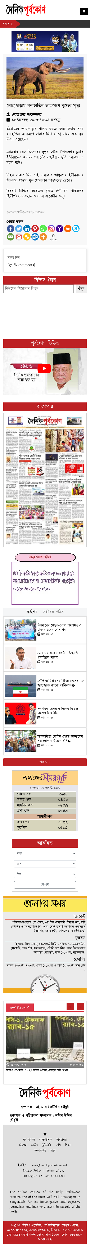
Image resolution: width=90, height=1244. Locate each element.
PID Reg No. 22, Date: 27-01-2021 (43, 1176)
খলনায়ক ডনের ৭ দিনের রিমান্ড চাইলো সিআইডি (57, 711)
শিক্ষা (68, 1145)
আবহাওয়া (61, 1140)
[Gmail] (18, 237)
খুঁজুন (81, 288)
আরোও (43, 762)
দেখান (45, 884)
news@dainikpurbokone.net (49, 1165)
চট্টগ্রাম (23, 1145)
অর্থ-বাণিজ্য (29, 1140)
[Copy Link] (27, 237)
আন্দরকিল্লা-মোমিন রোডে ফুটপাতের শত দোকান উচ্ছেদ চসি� (60, 738)
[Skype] (76, 228)
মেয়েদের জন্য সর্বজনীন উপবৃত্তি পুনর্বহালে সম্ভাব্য (57, 655)
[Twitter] (18, 228)
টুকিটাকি (46, 1145)
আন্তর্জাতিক (45, 1140)
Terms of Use (55, 1170)
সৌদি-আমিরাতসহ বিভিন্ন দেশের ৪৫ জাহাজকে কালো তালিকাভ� (60, 683)
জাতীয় (34, 1145)
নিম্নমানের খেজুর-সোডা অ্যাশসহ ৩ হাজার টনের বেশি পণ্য (59, 627)
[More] (43, 237)
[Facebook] (10, 228)
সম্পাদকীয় (40, 1151)
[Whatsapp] (43, 228)
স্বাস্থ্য (52, 1151)
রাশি (58, 1145)
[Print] (67, 228)
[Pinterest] (35, 228)
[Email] (10, 237)
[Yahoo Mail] (59, 228)
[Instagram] (51, 228)
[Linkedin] (27, 228)
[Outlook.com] (35, 237)
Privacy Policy (32, 1170)
